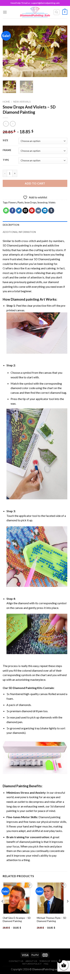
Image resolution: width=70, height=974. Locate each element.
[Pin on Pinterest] (32, 210)
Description (11, 224)
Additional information (19, 232)
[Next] (61, 51)
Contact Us (16, 961)
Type (6, 160)
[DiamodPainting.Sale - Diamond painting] (35, 12)
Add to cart (35, 183)
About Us (31, 961)
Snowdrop (42, 202)
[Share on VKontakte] (38, 210)
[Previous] (8, 51)
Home (6, 101)
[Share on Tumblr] (51, 210)
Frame (7, 150)
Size (5, 140)
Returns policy (32, 963)
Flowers (12, 202)
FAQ (46, 963)
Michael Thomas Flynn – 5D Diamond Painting (51, 919)
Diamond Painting (16, 786)
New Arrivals (22, 101)
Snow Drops (30, 202)
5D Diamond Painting (23, 687)
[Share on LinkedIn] (45, 210)
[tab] (35, 224)
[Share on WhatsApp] (6, 210)
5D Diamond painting (16, 245)
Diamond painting (25, 299)
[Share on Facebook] (12, 210)
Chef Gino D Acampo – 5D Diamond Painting (17, 919)
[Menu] (5, 12)
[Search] (57, 12)
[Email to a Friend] (25, 210)
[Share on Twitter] (19, 210)
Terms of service (49, 961)
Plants (20, 202)
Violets (51, 202)
